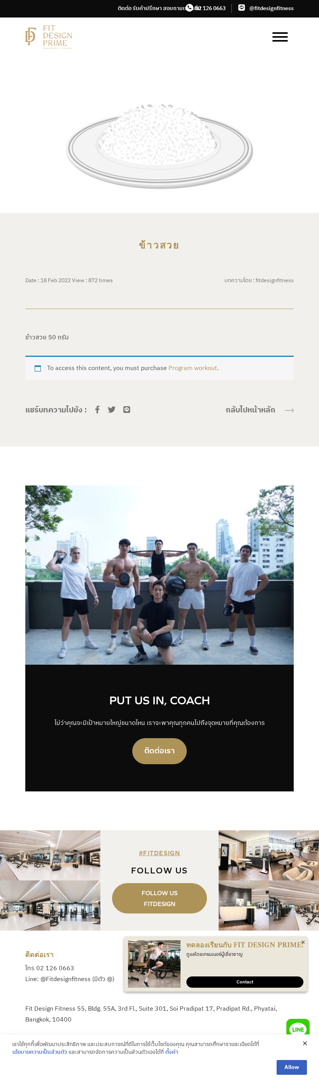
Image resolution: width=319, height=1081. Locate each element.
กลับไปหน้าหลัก (250, 410)
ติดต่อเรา (159, 751)
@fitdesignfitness (271, 8)
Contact (245, 982)
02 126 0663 (210, 8)
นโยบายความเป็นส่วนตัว (39, 1052)
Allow (291, 1067)
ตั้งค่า (171, 1052)
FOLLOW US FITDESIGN (159, 898)
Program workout (192, 368)
